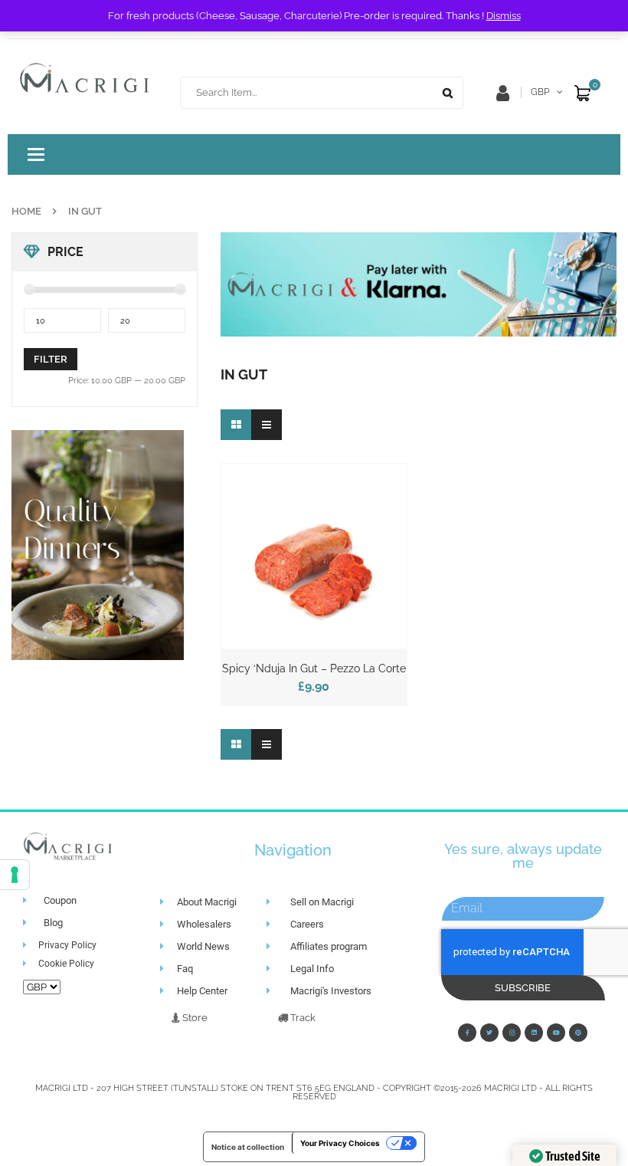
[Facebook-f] (467, 1032)
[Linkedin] (534, 1032)
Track (302, 1017)
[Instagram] (511, 1032)
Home (26, 211)
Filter (50, 359)
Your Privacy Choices (340, 1143)
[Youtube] (556, 1032)
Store (194, 1017)
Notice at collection (247, 1146)
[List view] (266, 424)
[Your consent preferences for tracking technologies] (14, 874)
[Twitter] (489, 1032)
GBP (540, 92)
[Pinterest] (578, 1032)
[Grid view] (236, 424)
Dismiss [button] (503, 15)
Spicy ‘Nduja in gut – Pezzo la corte (314, 668)
